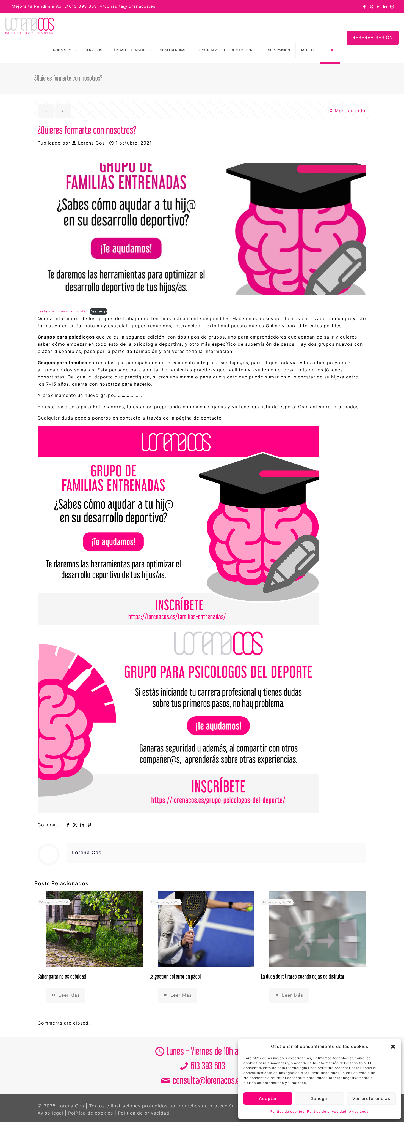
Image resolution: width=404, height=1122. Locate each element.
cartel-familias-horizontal (62, 311)
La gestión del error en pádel (175, 976)
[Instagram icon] (392, 6)
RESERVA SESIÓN (372, 37)
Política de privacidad (326, 1111)
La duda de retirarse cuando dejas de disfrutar (302, 976)
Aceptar (268, 1098)
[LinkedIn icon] (385, 6)
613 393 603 (83, 6)
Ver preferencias (371, 1098)
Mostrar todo (349, 110)
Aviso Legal (359, 1111)
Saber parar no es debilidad (62, 976)
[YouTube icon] (378, 6)
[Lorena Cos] (29, 25)
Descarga (98, 311)
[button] (393, 1046)
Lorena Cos (91, 143)
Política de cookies (287, 1111)
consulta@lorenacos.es (130, 6)
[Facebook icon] (365, 6)
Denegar (319, 1098)
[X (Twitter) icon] (371, 6)
